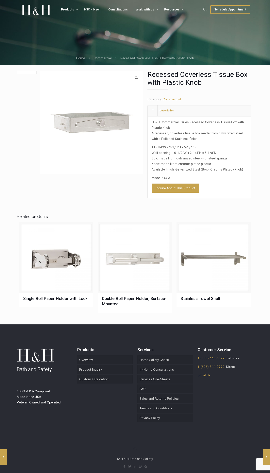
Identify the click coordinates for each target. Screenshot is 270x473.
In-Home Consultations (157, 369)
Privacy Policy (150, 418)
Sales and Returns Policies (159, 398)
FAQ (143, 389)
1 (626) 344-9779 (211, 367)
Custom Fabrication (94, 379)
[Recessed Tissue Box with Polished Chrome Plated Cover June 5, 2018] (266, 457)
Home (80, 58)
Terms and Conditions (156, 408)
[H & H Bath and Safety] (36, 9)
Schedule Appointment (230, 9)
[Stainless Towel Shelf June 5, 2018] (3, 457)
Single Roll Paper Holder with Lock (55, 298)
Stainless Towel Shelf (200, 298)
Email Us (204, 375)
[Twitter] (129, 466)
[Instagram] (140, 466)
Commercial (102, 58)
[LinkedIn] (135, 466)
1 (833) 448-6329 (211, 358)
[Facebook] (124, 466)
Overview (86, 360)
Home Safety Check (154, 360)
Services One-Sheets (155, 379)
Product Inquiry (90, 369)
